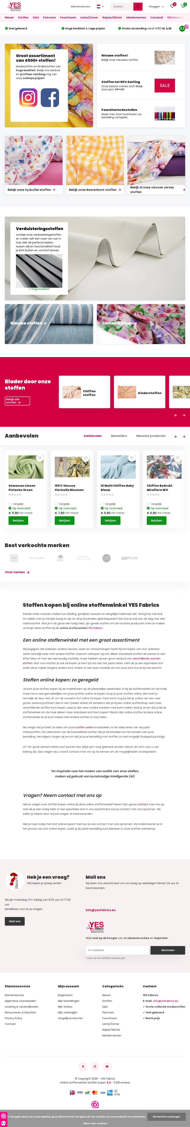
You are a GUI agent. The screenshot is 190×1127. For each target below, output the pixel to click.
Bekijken (18, 520)
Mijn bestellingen (68, 1001)
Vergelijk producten (70, 1018)
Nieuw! (9, 17)
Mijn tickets (65, 1007)
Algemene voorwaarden (20, 1001)
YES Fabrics (95, 628)
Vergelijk (18, 504)
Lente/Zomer (89, 17)
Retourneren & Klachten (20, 1012)
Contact (10, 1024)
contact (143, 804)
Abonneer (168, 950)
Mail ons (14, 921)
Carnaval (156, 17)
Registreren (65, 995)
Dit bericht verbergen (166, 1116)
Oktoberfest (175, 17)
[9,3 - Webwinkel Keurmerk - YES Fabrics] (95, 1104)
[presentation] (175, 416)
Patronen (49, 17)
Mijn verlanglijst (67, 1012)
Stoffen (23, 17)
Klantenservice (80, 6)
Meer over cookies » (95, 1123)
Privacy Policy (13, 1018)
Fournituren (68, 17)
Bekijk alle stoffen (12, 400)
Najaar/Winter (112, 17)
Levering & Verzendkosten (21, 1007)
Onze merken (15, 572)
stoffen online (84, 727)
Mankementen (136, 17)
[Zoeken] (138, 6)
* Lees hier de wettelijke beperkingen (105, 958)
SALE (36, 17)
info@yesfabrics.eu (101, 910)
